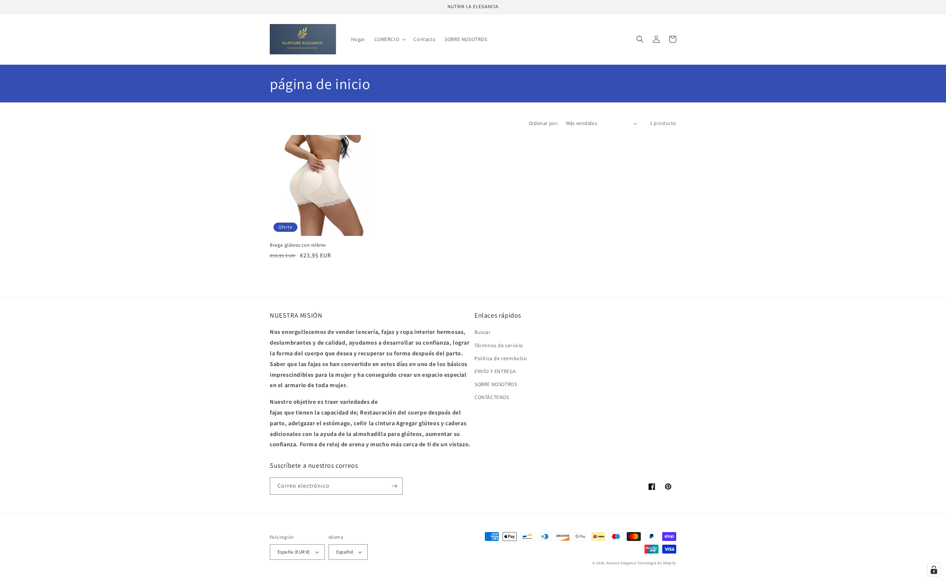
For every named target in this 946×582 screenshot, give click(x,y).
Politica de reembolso (500, 358)
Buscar (482, 332)
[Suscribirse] (394, 486)
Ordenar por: (544, 123)
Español (344, 552)
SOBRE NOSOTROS (495, 384)
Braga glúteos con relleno (298, 245)
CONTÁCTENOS (491, 397)
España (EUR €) (294, 552)
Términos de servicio (498, 345)
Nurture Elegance (621, 563)
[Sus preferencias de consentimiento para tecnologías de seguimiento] (934, 570)
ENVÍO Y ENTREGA (495, 371)
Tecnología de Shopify (656, 563)
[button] (389, 39)
